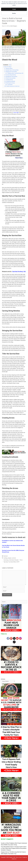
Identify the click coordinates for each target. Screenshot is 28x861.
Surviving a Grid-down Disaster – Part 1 (13, 560)
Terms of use (19, 857)
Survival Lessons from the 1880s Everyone (13, 550)
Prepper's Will (12, 857)
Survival (6, 556)
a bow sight (16, 112)
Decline (14, 13)
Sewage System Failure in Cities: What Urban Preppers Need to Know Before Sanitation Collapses (13, 848)
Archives (3, 679)
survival (14, 558)
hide (10, 64)
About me (14, 858)
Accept (14, 9)
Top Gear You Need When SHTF (11, 561)
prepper (9, 558)
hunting (5, 558)
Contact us (24, 857)
